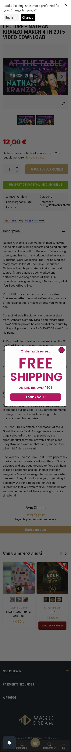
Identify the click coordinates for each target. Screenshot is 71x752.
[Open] (9, 742)
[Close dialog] (61, 350)
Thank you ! (35, 397)
